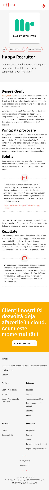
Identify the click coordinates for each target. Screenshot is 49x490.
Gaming (29, 394)
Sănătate (30, 411)
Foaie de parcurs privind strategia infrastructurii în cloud (24, 366)
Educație (29, 390)
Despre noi (30, 430)
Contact (29, 439)
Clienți (4, 430)
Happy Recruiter (8, 96)
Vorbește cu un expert (23, 343)
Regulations (24, 465)
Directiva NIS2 (7, 435)
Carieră (29, 435)
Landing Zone (7, 370)
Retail (28, 415)
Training (5, 375)
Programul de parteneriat (36, 444)
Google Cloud (7, 394)
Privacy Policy (24, 461)
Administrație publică (34, 399)
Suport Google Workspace (36, 449)
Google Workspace (9, 390)
